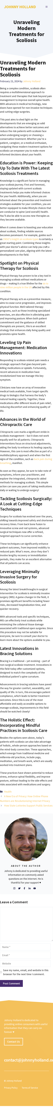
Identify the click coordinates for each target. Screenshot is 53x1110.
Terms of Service (30, 1087)
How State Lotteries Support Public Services (28, 805)
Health (8, 791)
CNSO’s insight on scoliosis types (21, 239)
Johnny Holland (20, 6)
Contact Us (13, 1041)
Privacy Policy (11, 1087)
